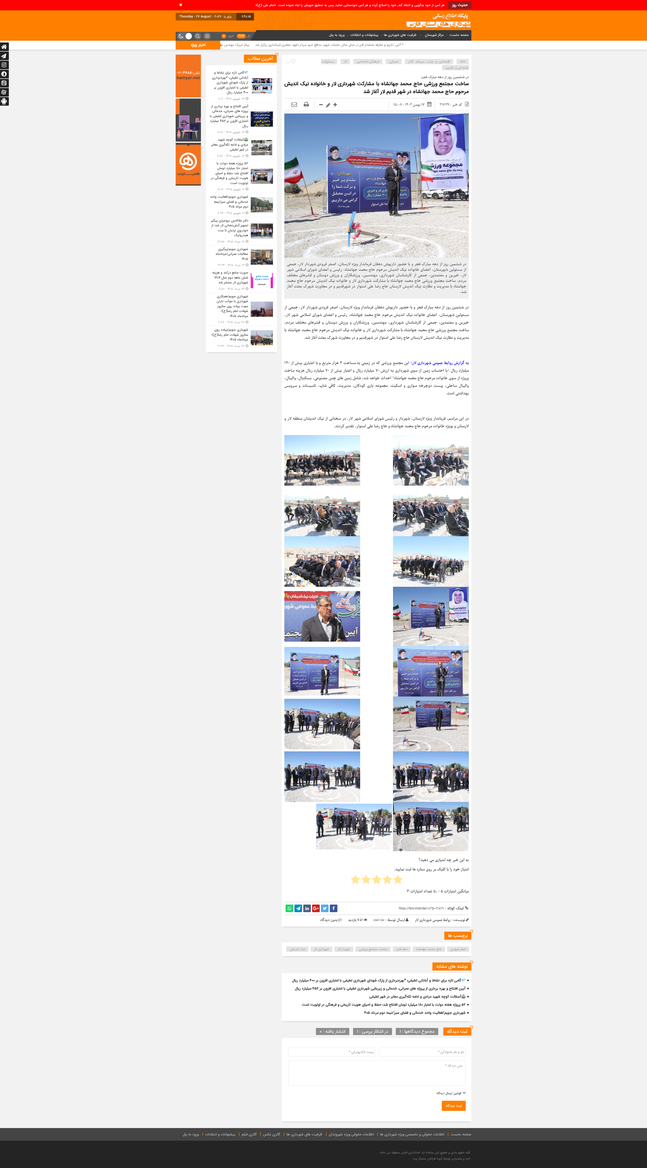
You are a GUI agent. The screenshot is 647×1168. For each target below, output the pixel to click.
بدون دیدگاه (328, 920)
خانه (463, 61)
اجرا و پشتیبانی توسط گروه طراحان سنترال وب (441, 1158)
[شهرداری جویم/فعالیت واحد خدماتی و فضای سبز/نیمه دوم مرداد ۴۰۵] (241, 205)
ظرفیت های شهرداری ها (400, 35)
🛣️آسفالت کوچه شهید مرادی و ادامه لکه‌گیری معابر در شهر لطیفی (417, 996)
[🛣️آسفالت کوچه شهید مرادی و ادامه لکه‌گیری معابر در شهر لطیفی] (241, 148)
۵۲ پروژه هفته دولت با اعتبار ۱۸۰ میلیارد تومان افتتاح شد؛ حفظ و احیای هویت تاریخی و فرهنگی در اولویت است (384, 1004)
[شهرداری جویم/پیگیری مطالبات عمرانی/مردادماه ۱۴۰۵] (241, 257)
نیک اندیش (297, 949)
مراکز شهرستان (434, 35)
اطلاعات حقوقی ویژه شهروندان (351, 1134)
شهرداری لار (321, 949)
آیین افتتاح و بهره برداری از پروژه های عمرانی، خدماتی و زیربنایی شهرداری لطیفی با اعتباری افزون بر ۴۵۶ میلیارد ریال (380, 988)
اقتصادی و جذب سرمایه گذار (429, 61)
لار (345, 61)
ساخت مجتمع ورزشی (373, 949)
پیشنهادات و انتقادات (364, 35)
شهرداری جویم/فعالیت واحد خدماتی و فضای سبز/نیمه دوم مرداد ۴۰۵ (415, 1013)
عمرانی (393, 61)
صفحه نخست (459, 35)
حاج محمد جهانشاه (429, 949)
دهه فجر (401, 949)
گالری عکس (271, 1134)
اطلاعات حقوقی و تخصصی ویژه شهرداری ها (412, 1134)
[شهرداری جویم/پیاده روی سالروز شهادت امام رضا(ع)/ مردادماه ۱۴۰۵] (241, 337)
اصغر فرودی (458, 949)
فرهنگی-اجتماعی (368, 61)
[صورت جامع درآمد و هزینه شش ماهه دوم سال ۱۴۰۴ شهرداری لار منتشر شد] (241, 281)
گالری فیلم (249, 1134)
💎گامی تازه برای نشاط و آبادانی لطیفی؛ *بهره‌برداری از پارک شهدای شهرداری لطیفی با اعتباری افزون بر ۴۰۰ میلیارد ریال (379, 980)
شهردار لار (344, 949)
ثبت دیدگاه (454, 1106)
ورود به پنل (337, 35)
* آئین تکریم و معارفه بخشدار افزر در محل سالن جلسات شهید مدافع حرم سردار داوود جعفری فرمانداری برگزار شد (433, 45)
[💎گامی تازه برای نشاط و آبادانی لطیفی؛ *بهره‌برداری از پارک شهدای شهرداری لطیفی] (241, 85)
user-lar (379, 920)
